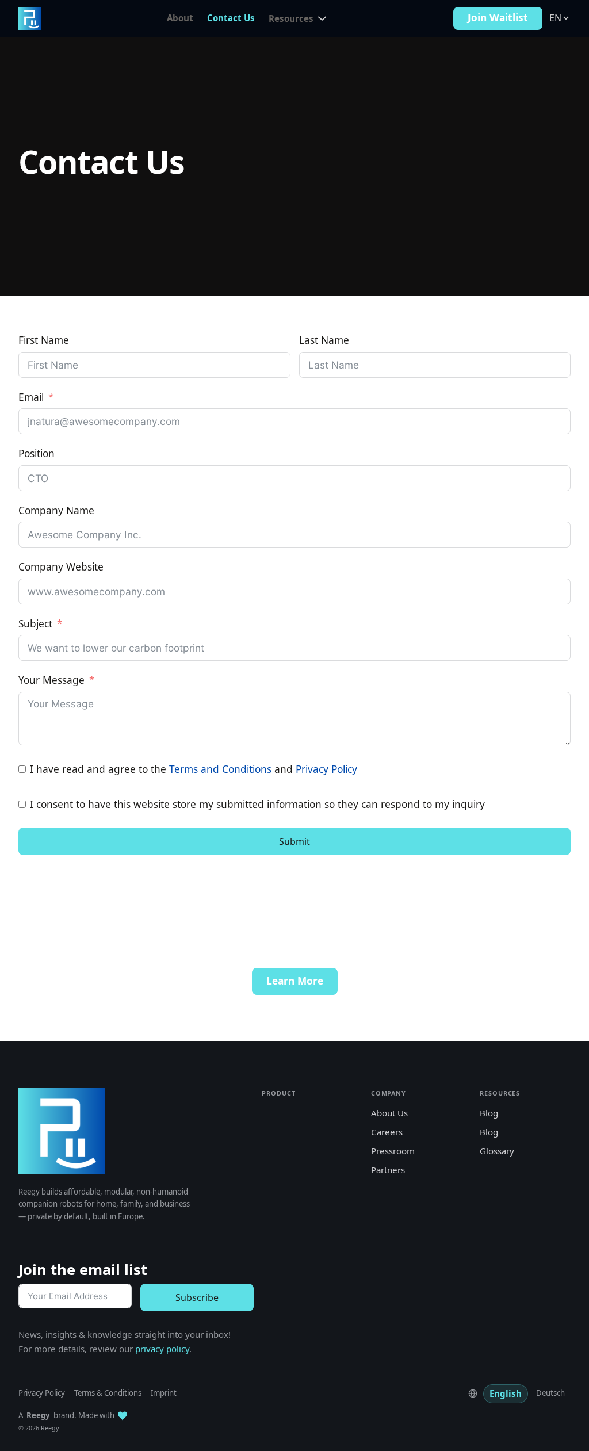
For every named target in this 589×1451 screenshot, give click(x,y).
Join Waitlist (498, 17)
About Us (389, 1113)
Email (31, 397)
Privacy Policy (326, 769)
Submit (294, 841)
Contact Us (231, 18)
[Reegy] (61, 1131)
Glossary (497, 1151)
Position (36, 453)
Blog (489, 1113)
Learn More (294, 980)
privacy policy (162, 1348)
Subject (35, 623)
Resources (291, 18)
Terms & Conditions (107, 1393)
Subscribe (197, 1297)
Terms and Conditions (220, 769)
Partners (388, 1170)
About (180, 18)
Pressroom (393, 1151)
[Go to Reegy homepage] (29, 18)
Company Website (61, 566)
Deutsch (550, 1393)
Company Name (56, 510)
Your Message (51, 680)
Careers (387, 1132)
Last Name (324, 340)
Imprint (164, 1393)
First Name (43, 340)
